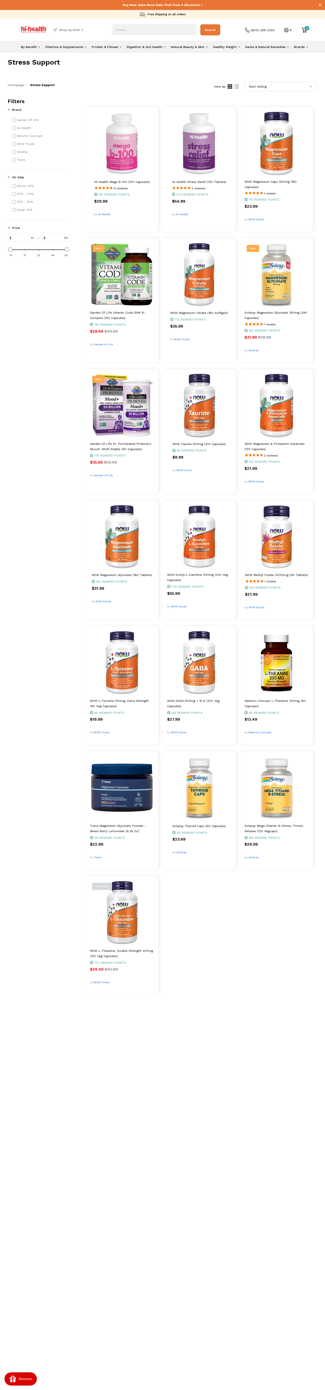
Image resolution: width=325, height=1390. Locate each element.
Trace (97, 857)
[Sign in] (288, 30)
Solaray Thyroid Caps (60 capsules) (199, 826)
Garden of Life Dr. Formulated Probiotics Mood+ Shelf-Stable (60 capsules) (120, 446)
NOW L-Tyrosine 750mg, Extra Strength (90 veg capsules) (119, 703)
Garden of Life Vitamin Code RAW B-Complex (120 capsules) (117, 315)
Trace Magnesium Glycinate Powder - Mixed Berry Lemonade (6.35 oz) (118, 828)
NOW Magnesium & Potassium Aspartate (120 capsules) (275, 446)
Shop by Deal (69, 30)
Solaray (253, 350)
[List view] (236, 86)
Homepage (16, 85)
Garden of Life (103, 344)
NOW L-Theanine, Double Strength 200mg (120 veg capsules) (121, 953)
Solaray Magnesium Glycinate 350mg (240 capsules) (276, 315)
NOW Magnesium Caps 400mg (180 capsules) (271, 184)
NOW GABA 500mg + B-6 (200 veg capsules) (193, 703)
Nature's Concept (260, 732)
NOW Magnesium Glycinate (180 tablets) (122, 575)
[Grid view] (230, 86)
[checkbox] (40, 120)
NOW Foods (256, 219)
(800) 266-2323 (262, 30)
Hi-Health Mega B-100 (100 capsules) (122, 182)
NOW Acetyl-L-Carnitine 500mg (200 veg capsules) (197, 577)
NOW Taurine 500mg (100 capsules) (199, 444)
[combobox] (154, 29)
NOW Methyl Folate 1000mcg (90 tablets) (276, 575)
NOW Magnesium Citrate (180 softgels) (199, 313)
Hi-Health (104, 214)
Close (320, 5)
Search (210, 30)
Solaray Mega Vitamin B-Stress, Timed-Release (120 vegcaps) (274, 828)
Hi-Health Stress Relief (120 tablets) (199, 182)
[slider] (10, 249)
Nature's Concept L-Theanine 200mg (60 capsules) (275, 703)
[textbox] (23, 238)
